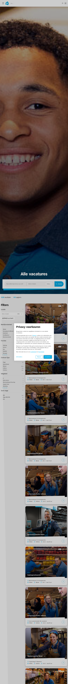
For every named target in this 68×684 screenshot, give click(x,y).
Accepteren (47, 356)
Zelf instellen (19, 356)
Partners (34, 335)
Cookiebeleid (33, 351)
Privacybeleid (41, 351)
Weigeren (39, 356)
